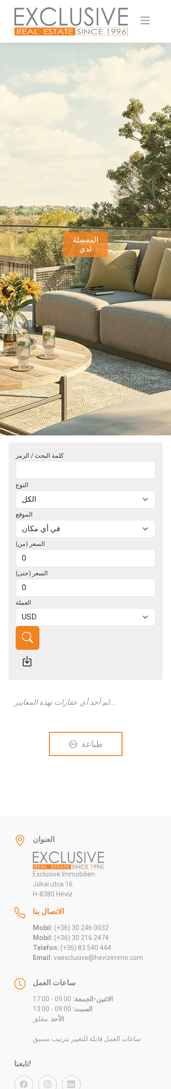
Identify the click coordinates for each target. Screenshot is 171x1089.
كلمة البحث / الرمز (40, 455)
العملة (23, 602)
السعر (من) (30, 543)
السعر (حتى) (32, 573)
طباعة (90, 744)
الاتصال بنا (48, 911)
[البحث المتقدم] (27, 661)
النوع (22, 485)
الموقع (24, 514)
